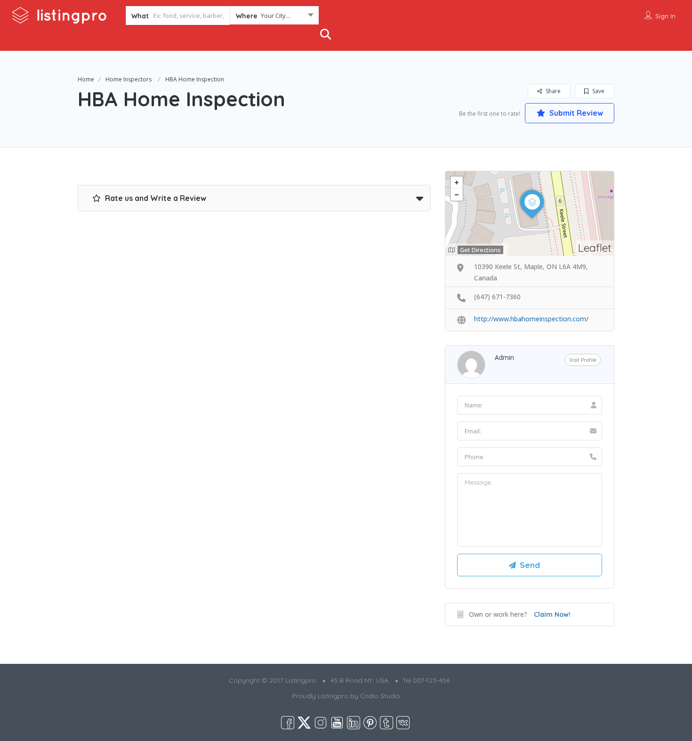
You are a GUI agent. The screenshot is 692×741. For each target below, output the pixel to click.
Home (86, 79)
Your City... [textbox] (275, 15)
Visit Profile (582, 360)
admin (504, 357)
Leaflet (595, 248)
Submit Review (575, 113)
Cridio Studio (380, 696)
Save (597, 91)
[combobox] (274, 17)
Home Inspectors (128, 79)
